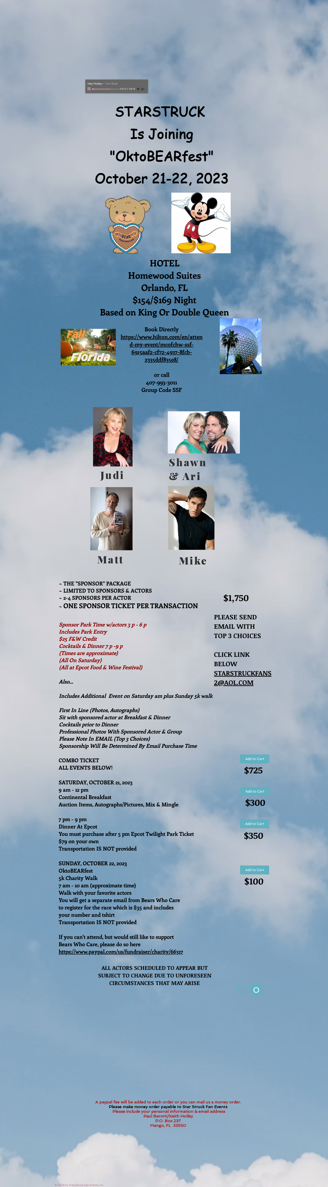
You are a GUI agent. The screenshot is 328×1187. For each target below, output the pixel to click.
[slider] (143, 89)
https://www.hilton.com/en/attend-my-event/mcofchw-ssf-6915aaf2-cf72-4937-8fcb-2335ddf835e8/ (162, 348)
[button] (250, 989)
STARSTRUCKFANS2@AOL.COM (243, 677)
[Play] (89, 89)
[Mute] (138, 89)
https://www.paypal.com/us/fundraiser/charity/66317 (121, 951)
